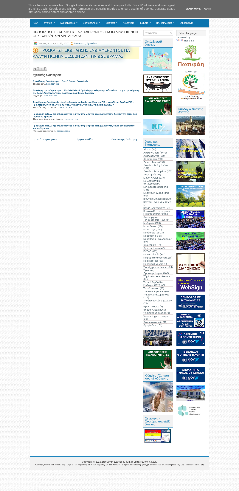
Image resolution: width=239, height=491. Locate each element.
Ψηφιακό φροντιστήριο (156, 316)
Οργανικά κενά (151, 248)
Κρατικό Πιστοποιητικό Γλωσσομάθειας (156, 212)
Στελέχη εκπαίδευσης (155, 267)
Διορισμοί (149, 174)
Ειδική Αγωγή (151, 177)
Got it (207, 8)
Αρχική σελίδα (85, 139)
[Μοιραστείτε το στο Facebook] (45, 69)
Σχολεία (49, 22)
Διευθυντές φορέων (154, 171)
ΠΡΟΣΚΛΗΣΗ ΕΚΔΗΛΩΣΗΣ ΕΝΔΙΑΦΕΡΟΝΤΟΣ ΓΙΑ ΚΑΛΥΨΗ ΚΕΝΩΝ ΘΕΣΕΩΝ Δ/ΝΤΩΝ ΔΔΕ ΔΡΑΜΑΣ (85, 34)
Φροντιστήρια (151, 306)
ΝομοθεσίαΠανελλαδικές (157, 239)
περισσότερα (52, 84)
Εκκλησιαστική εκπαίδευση (151, 182)
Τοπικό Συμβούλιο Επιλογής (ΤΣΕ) (153, 283)
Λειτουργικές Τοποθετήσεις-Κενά (154, 218)
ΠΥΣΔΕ (147, 251)
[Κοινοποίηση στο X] (41, 69)
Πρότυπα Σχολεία (153, 264)
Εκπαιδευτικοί (91, 22)
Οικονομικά (149, 245)
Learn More (193, 8)
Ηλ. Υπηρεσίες (165, 22)
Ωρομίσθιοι (149, 325)
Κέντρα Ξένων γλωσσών (157, 202)
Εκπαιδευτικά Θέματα (155, 186)
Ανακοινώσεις (69, 22)
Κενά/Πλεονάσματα (154, 208)
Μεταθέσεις (150, 226)
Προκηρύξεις (150, 260)
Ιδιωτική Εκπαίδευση (155, 198)
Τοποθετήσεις (151, 288)
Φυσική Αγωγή (151, 309)
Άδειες (147, 149)
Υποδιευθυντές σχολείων (157, 300)
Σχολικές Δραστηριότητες (153, 272)
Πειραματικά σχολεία (155, 257)
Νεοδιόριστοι (151, 232)
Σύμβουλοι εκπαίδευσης (156, 276)
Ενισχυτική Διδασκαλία (156, 192)
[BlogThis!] (38, 69)
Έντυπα (145, 22)
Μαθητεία (149, 223)
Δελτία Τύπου (151, 162)
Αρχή (35, 22)
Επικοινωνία (186, 22)
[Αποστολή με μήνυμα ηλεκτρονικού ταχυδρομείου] (34, 69)
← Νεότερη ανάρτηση (46, 139)
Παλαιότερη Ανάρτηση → (125, 139)
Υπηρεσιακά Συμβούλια (156, 294)
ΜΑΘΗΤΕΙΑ (191, 71)
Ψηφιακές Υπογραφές (155, 313)
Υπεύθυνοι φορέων (154, 291)
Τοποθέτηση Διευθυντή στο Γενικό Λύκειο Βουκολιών (60, 81)
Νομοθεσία (128, 22)
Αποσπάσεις (150, 159)
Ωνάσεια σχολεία (152, 322)
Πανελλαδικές (151, 254)
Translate (189, 40)
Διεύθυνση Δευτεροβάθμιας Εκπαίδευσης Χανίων (129, 461)
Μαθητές (111, 22)
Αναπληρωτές (151, 155)
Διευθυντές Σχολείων (85, 43)
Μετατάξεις (150, 229)
